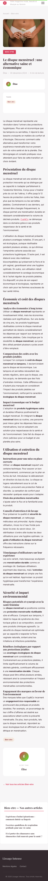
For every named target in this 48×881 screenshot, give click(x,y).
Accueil (6, 14)
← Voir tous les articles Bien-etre (18, 784)
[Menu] (42, 3)
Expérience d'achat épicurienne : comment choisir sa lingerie (20, 818)
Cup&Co (24, 219)
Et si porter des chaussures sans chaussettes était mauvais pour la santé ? (24, 834)
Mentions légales (10, 866)
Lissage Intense (12, 858)
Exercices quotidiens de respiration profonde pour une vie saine (22, 826)
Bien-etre (15, 14)
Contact (23, 866)
